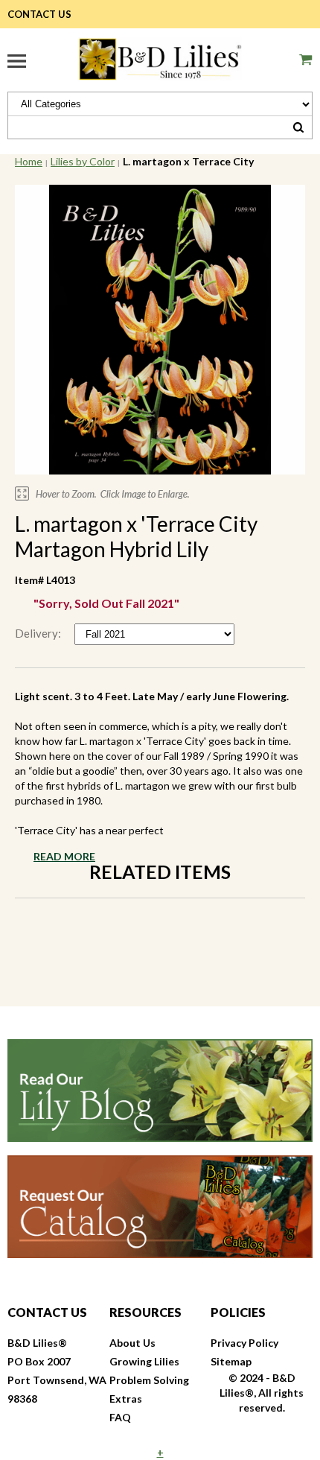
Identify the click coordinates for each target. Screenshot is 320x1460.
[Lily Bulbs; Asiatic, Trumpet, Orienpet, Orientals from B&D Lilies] (160, 57)
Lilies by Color (83, 161)
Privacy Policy (244, 1342)
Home (28, 161)
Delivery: (39, 633)
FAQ (120, 1417)
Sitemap (231, 1361)
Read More (64, 856)
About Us (132, 1342)
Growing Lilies (144, 1361)
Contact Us (39, 14)
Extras (125, 1398)
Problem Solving (149, 1380)
